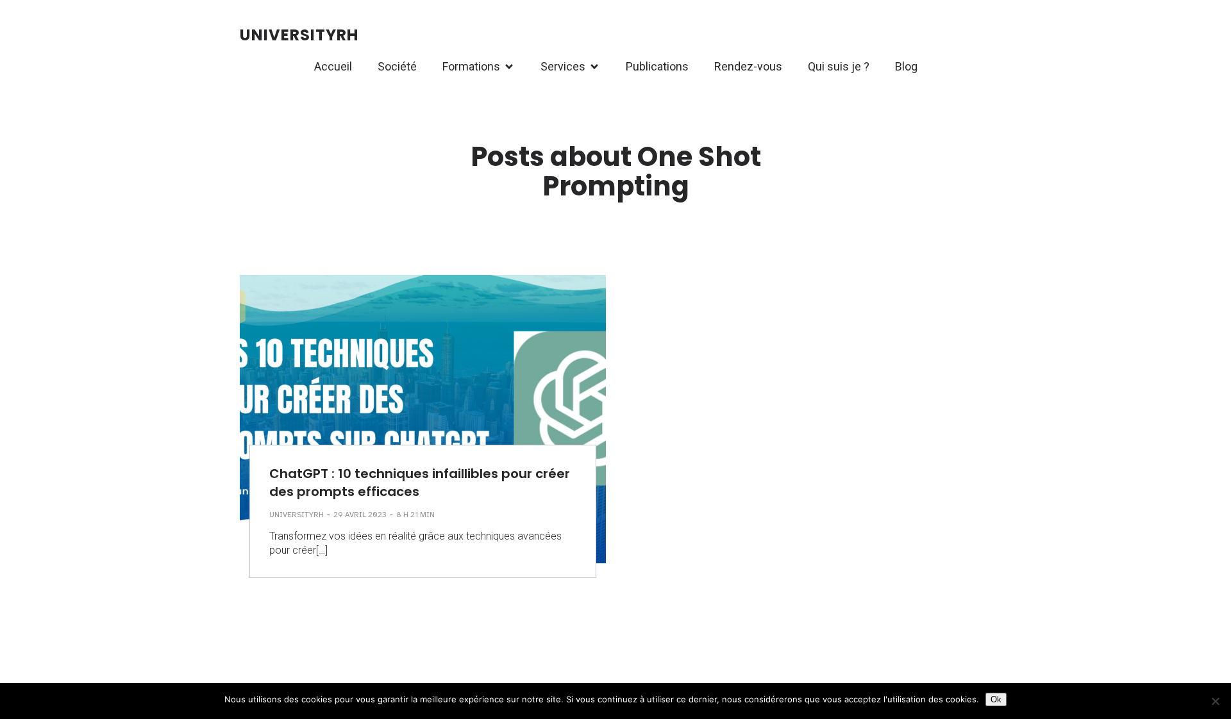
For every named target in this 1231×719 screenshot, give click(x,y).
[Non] (1215, 701)
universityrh (296, 514)
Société (397, 66)
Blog (906, 66)
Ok (996, 699)
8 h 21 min (415, 514)
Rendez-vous (748, 66)
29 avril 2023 (360, 514)
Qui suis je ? (838, 66)
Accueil (333, 66)
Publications (657, 66)
